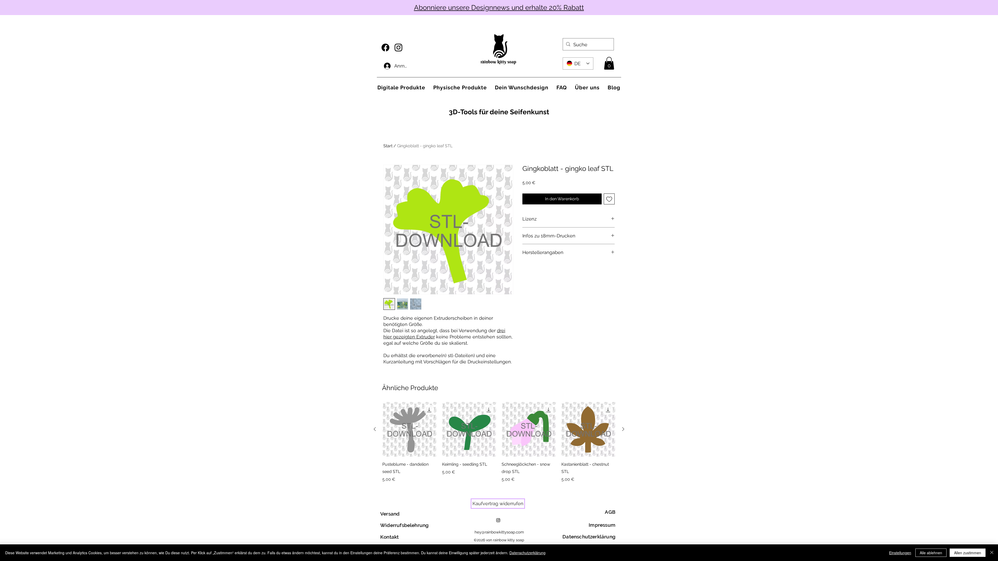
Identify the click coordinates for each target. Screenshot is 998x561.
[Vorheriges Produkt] (375, 429)
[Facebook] (385, 47)
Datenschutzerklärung (527, 552)
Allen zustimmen (967, 552)
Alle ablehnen (931, 552)
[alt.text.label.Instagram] (398, 47)
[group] (499, 442)
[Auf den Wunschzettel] (609, 198)
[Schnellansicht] (409, 429)
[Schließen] (992, 553)
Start (387, 145)
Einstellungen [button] (900, 552)
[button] (609, 63)
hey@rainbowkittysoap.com (499, 532)
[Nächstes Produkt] (623, 429)
